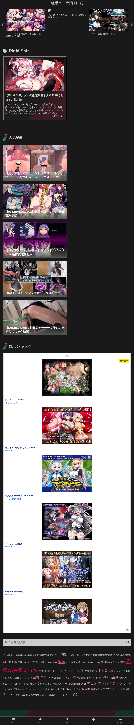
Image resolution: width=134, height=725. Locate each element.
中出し (59, 670)
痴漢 (10, 689)
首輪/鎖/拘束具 (88, 677)
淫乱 (62, 689)
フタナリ (10, 695)
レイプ (99, 662)
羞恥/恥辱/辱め (90, 689)
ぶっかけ (52, 677)
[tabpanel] (25, 24)
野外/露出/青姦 (105, 655)
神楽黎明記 (48, 689)
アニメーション (116, 689)
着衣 (5, 684)
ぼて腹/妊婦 (88, 662)
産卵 (111, 671)
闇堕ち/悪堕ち (25, 689)
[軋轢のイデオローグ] (67, 570)
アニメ (92, 683)
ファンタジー (108, 683)
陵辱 (61, 662)
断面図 (127, 671)
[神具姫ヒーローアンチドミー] (67, 474)
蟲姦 (10, 655)
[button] (128, 642)
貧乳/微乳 (7, 677)
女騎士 (16, 677)
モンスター (60, 683)
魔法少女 (22, 662)
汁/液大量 (70, 689)
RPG (106, 677)
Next (131, 24)
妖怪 (54, 662)
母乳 (5, 654)
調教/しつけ (68, 654)
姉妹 (126, 677)
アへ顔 (123, 684)
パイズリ (118, 671)
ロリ (40, 671)
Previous (2, 24)
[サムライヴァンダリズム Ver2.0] (67, 426)
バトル (24, 683)
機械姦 (33, 683)
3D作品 (16, 684)
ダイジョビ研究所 (13, 498)
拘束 (76, 677)
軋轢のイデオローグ (14, 591)
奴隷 (73, 662)
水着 (23, 695)
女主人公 (101, 670)
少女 (80, 670)
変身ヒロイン (44, 683)
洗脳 (49, 662)
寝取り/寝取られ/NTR (50, 655)
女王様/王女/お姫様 (22, 655)
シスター (44, 695)
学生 (68, 662)
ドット (99, 677)
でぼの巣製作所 (75, 684)
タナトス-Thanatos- (14, 399)
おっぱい (69, 670)
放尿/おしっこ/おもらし (60, 695)
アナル (12, 662)
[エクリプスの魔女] (67, 522)
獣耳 (78, 655)
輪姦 (102, 689)
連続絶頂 (49, 671)
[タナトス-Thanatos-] (67, 378)
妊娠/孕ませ (117, 677)
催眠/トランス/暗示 (114, 662)
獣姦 (18, 695)
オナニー (37, 689)
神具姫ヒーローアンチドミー (19, 495)
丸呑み (79, 662)
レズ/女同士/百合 (37, 662)
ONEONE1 (10, 546)
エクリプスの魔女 (13, 543)
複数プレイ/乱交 (65, 677)
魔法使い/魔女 (32, 695)
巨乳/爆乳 (40, 677)
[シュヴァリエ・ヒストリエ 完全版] (67, 618)
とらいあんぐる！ (13, 402)
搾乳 (15, 689)
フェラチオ (87, 655)
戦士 (95, 655)
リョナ (36, 655)
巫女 (10, 683)
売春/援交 (89, 671)
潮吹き (116, 655)
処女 (75, 694)
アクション (26, 677)
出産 (57, 689)
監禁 (78, 689)
